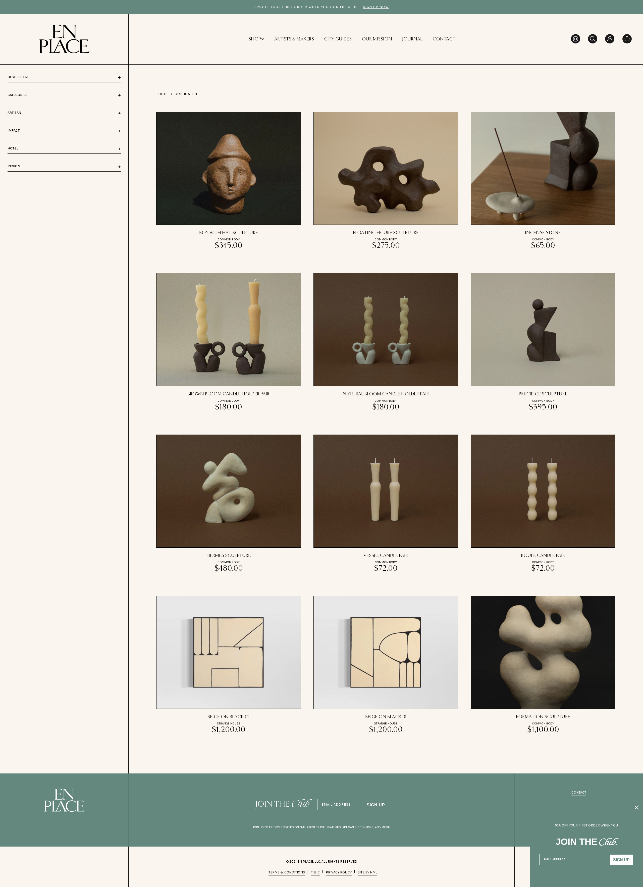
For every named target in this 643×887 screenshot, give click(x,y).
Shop (162, 94)
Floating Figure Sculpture (386, 233)
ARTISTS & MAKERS (294, 39)
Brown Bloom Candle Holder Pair (228, 394)
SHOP (254, 39)
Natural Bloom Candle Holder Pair (386, 394)
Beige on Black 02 (228, 717)
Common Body (229, 239)
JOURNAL (412, 39)
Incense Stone (543, 233)
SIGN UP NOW (376, 7)
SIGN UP (376, 805)
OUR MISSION (377, 39)
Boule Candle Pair (543, 555)
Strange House (228, 723)
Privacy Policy (339, 872)
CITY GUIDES (338, 39)
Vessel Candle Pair (385, 555)
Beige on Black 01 (385, 717)
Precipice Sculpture (543, 394)
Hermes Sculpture (228, 555)
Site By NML (367, 872)
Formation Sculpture (543, 717)
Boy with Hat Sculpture (228, 233)
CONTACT (444, 39)
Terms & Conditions (287, 872)
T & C (315, 872)
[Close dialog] (636, 807)
